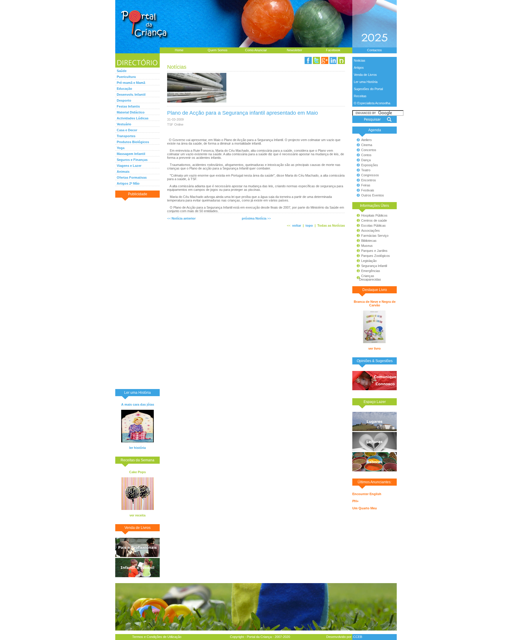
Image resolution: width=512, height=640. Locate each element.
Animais (123, 171)
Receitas (360, 96)
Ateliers (366, 140)
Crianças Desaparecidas (367, 277)
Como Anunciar (256, 50)
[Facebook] (308, 60)
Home (179, 50)
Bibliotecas (369, 240)
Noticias (359, 60)
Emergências (370, 271)
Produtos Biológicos (133, 142)
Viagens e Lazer (129, 165)
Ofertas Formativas (132, 177)
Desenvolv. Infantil (131, 94)
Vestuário (124, 124)
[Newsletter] (341, 60)
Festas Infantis (128, 106)
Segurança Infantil (374, 266)
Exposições (369, 165)
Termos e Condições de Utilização (156, 637)
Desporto (124, 100)
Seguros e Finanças (132, 159)
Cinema (366, 145)
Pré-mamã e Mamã (131, 82)
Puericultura (126, 77)
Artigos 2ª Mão (128, 183)
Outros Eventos (372, 195)
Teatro (365, 170)
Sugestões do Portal (368, 89)
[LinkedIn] (333, 60)
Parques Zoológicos (375, 255)
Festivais (367, 190)
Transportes (126, 136)
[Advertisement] (137, 293)
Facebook (333, 50)
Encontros (368, 180)
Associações (370, 230)
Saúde (122, 71)
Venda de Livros (365, 74)
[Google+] (324, 60)
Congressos (370, 175)
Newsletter (294, 50)
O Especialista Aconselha (372, 103)
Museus (367, 245)
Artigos (359, 67)
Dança (366, 160)
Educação (124, 88)
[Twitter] (316, 60)
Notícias (176, 67)
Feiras (365, 185)
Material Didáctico (131, 112)
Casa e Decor (127, 130)
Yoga (120, 148)
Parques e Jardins (374, 250)
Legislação (369, 261)
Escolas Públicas (373, 225)
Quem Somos (218, 50)
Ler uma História (365, 82)
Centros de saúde (374, 220)
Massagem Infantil (131, 154)
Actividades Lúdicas (132, 118)
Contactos (374, 50)
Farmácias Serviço (374, 235)
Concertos (368, 150)
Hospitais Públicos (374, 215)
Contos (366, 155)
